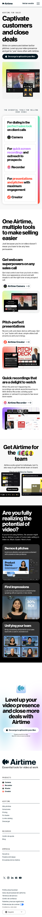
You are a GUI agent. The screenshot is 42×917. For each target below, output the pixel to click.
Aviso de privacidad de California (13, 893)
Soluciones (6, 809)
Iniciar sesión (28, 3)
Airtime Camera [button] (16, 286)
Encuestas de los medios (11, 860)
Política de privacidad (10, 890)
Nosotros (5, 854)
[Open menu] (38, 3)
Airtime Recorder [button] (17, 402)
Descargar (6, 821)
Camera (8, 782)
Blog (4, 839)
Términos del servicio (9, 896)
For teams (5, 815)
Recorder (8, 785)
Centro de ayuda (8, 836)
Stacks (7, 788)
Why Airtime (6, 806)
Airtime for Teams (25, 472)
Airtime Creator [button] (16, 342)
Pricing (4, 812)
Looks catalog (7, 818)
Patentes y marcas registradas (13, 901)
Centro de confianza (9, 899)
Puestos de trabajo (9, 857)
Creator (8, 791)
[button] (20, 56)
